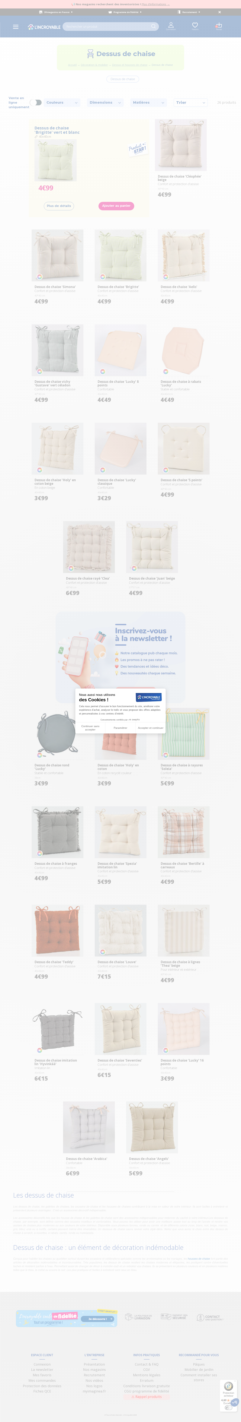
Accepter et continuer (150, 727)
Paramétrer (120, 727)
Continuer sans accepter (90, 728)
